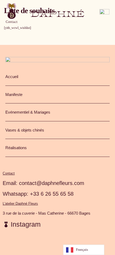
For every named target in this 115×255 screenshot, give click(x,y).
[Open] (11, 13)
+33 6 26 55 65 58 (52, 194)
